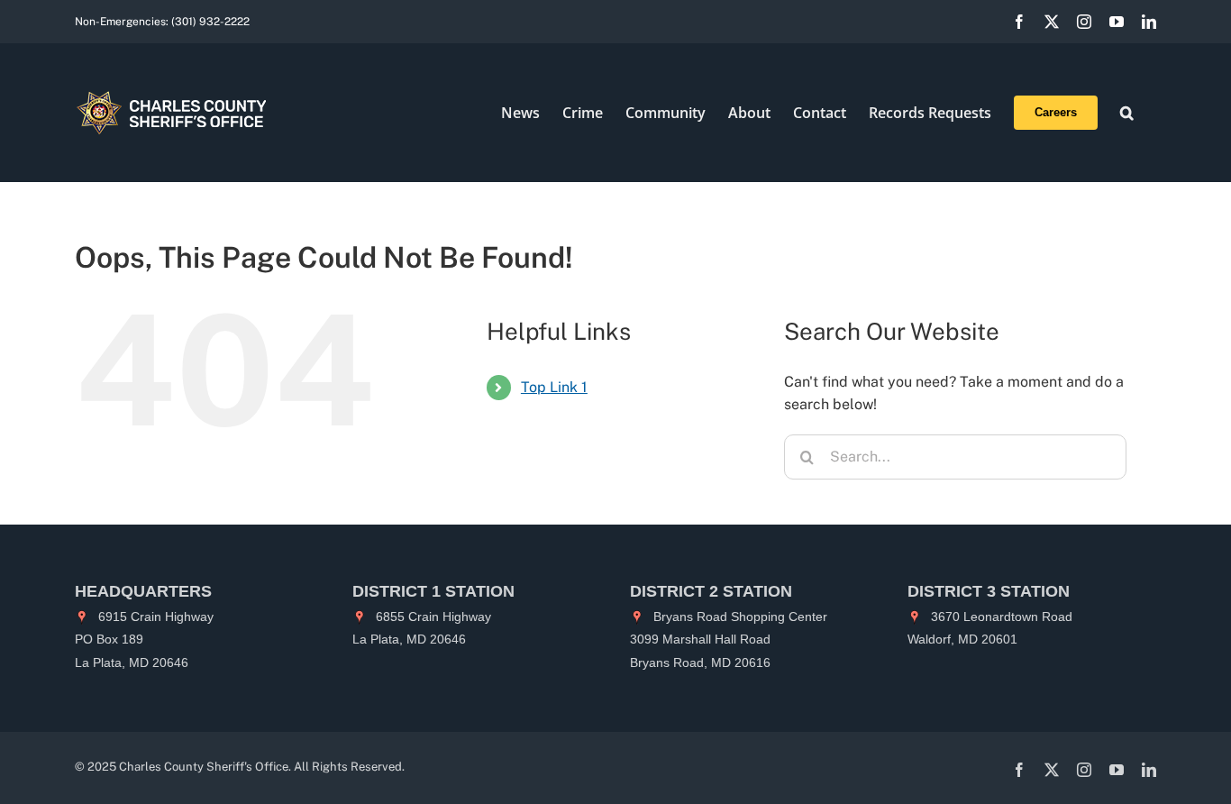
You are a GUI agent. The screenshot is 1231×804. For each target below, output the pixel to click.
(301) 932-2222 (210, 21)
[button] (1127, 112)
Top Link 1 (554, 387)
